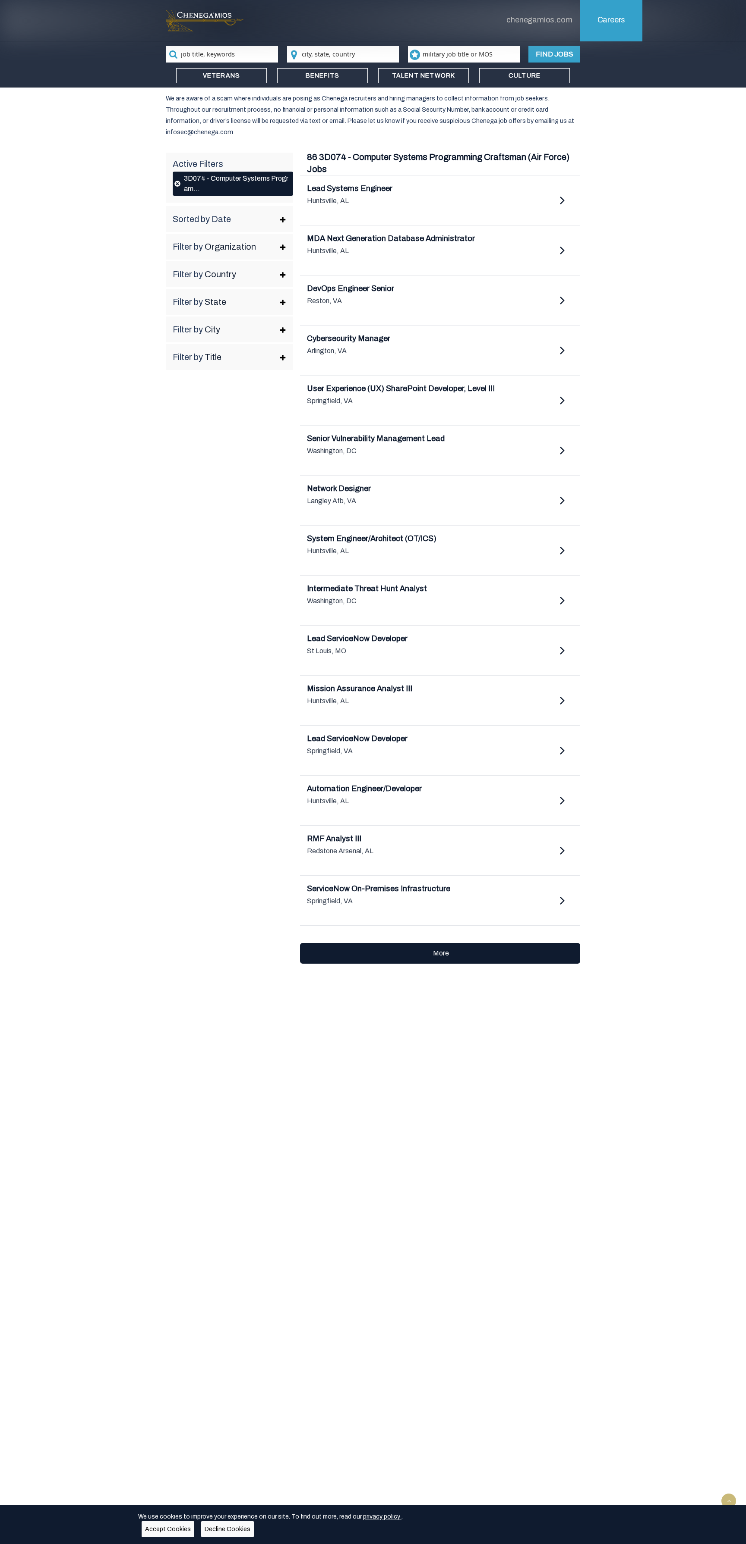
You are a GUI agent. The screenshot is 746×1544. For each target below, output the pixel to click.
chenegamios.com (539, 20)
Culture (525, 75)
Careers (611, 20)
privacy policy (382, 1516)
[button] (229, 219)
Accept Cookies (168, 1529)
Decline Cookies (227, 1529)
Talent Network (423, 75)
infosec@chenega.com (199, 131)
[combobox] (222, 54)
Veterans (221, 75)
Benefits (323, 75)
